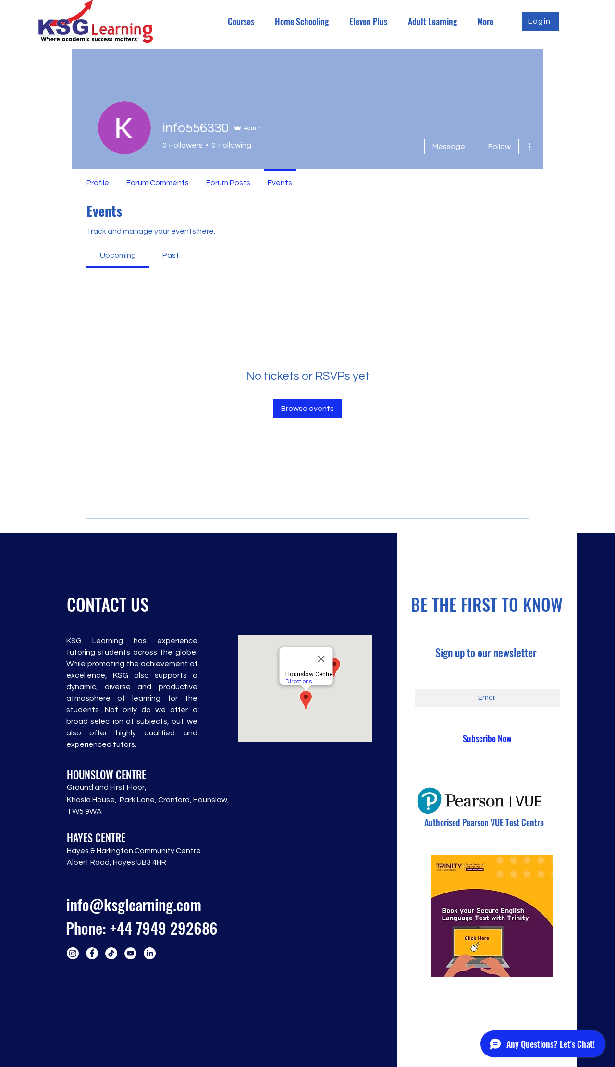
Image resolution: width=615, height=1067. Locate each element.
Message (448, 146)
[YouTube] (130, 953)
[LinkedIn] (150, 953)
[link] (118, 255)
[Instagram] (73, 953)
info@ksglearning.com (133, 904)
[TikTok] (111, 953)
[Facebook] (92, 953)
